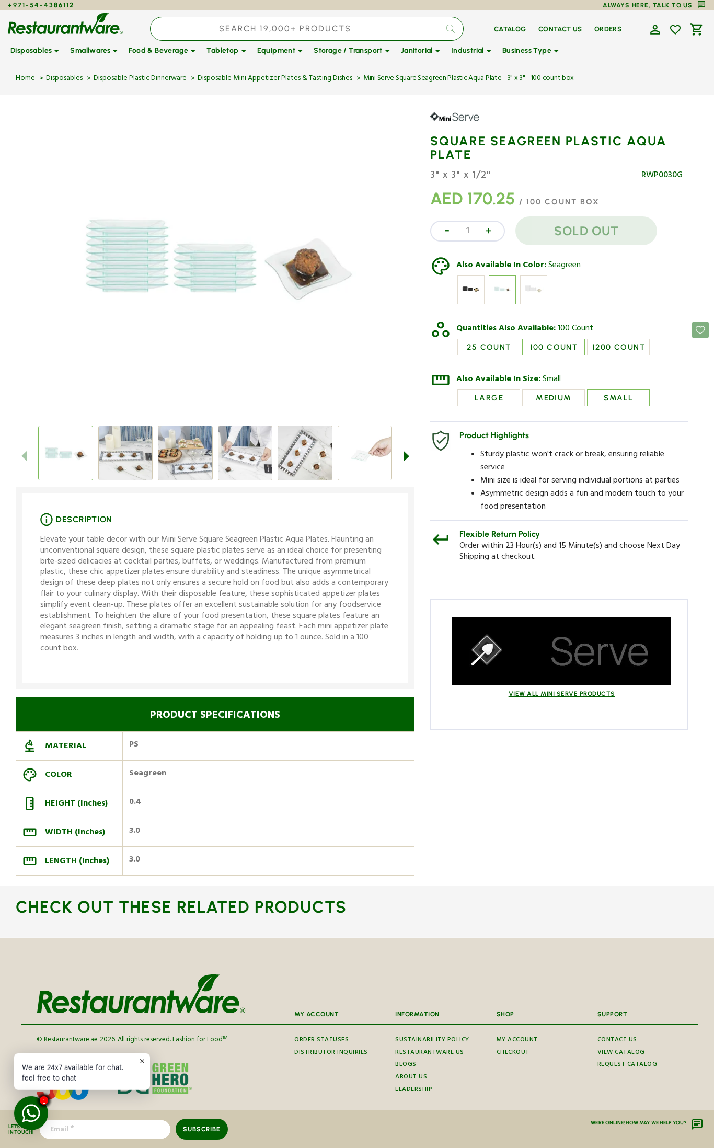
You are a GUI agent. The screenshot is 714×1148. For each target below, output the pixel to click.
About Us (411, 1077)
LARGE (489, 398)
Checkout (513, 1053)
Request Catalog (627, 1065)
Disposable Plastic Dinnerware (140, 79)
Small (552, 380)
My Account (517, 1041)
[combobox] (307, 28)
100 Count (575, 329)
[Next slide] (406, 456)
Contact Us (617, 1041)
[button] (653, 28)
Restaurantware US (429, 1053)
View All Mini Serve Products (562, 693)
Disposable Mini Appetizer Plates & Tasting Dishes (275, 79)
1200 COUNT (618, 347)
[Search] (450, 28)
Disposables (64, 79)
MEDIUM (553, 398)
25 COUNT (489, 347)
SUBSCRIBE (201, 1129)
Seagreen (564, 266)
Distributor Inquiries (331, 1053)
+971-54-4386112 (41, 5)
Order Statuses (321, 1041)
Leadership (413, 1090)
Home (25, 79)
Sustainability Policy (432, 1041)
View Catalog (621, 1053)
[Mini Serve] (460, 124)
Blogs (406, 1065)
